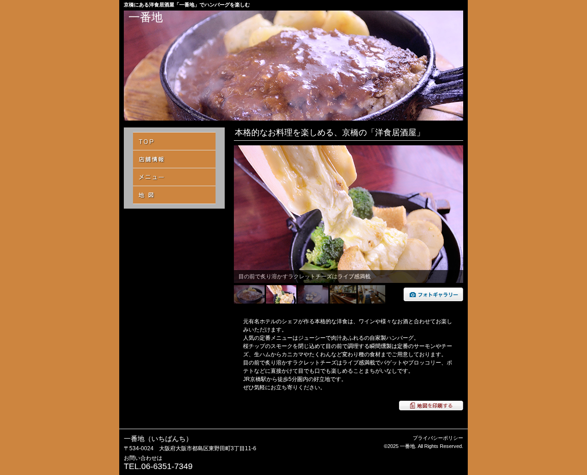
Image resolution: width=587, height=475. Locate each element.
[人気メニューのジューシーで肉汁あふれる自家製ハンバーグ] (433, 299)
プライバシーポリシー (438, 438)
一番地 (145, 17)
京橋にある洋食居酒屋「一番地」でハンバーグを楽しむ (187, 4)
